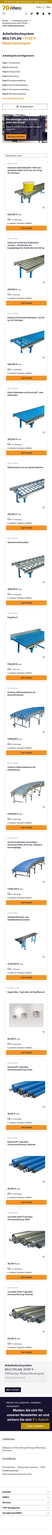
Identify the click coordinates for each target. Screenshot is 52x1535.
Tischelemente (11, 63)
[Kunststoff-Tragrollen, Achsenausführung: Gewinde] (26, 1165)
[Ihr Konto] (43, 13)
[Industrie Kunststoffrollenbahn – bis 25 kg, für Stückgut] (26, 341)
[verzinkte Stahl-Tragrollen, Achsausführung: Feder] (26, 1240)
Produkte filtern (26, 107)
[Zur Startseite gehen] (15, 8)
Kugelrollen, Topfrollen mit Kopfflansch (26, 992)
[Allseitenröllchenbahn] (26, 566)
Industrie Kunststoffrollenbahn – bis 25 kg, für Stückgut (25, 318)
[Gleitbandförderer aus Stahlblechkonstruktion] (26, 940)
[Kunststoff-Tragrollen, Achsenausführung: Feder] (26, 1090)
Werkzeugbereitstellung (15, 85)
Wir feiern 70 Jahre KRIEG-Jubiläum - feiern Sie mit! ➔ (26, 2)
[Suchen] (26, 13)
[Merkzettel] (37, 13)
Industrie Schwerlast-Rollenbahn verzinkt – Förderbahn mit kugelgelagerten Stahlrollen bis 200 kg (25, 245)
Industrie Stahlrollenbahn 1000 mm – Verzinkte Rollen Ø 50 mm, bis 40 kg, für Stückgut (24, 170)
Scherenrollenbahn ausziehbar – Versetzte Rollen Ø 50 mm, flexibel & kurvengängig (24, 845)
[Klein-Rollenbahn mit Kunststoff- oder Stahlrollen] (26, 416)
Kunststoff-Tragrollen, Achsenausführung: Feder (20, 1068)
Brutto (39, 7)
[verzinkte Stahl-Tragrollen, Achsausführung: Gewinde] (26, 1315)
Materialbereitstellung (14, 94)
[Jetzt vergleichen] (32, 13)
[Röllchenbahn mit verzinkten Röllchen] (26, 491)
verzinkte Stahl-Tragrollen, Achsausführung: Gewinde (20, 1293)
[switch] (44, 7)
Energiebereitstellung (14, 81)
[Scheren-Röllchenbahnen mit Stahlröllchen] (26, 790)
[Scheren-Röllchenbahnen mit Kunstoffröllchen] (26, 716)
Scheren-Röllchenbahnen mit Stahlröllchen (21, 768)
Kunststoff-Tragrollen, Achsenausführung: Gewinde (21, 1143)
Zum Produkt (26, 228)
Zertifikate (9, 1458)
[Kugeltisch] (26, 641)
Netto (48, 7)
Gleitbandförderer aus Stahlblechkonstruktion (18, 918)
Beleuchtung (10, 76)
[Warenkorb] (49, 13)
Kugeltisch (12, 617)
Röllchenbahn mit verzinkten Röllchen (25, 467)
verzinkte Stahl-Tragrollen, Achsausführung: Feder (20, 1218)
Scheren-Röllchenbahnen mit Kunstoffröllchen (21, 693)
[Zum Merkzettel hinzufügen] (43, 208)
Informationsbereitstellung (15, 89)
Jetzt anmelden (35, 1426)
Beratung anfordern (16, 137)
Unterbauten (10, 67)
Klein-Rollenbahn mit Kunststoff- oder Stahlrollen (25, 393)
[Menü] (4, 13)
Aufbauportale (11, 72)
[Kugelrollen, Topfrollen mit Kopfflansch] (26, 1015)
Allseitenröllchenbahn (18, 542)
